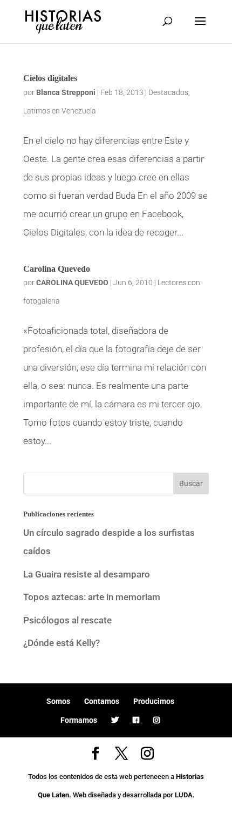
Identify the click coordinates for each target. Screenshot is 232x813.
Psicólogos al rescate (67, 620)
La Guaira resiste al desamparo (86, 574)
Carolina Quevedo (56, 268)
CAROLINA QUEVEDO (72, 282)
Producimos (153, 701)
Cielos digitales (50, 78)
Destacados (168, 92)
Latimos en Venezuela (59, 110)
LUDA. (185, 795)
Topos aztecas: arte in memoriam (91, 597)
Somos (58, 701)
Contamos (101, 701)
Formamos (78, 720)
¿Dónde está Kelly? (61, 642)
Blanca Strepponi (65, 92)
